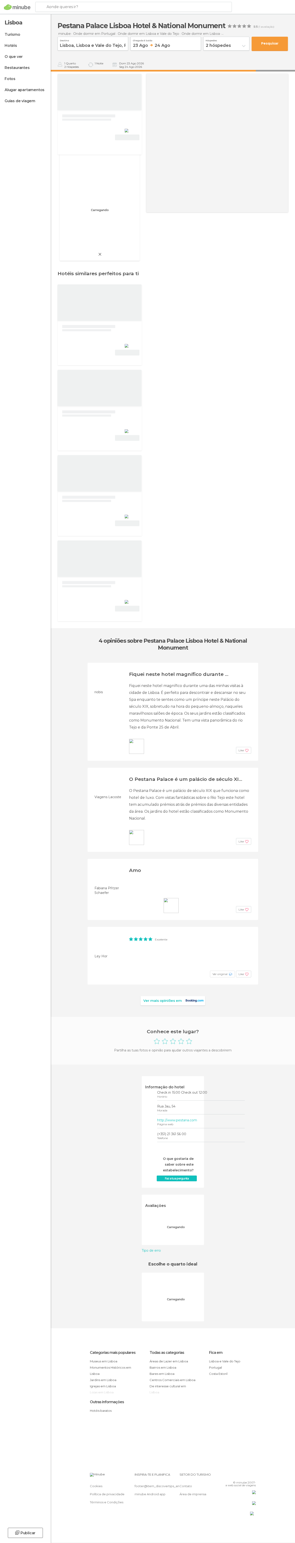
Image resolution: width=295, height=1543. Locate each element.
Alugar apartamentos (24, 90)
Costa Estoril (218, 1374)
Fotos (10, 79)
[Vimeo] (246, 1475)
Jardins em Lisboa (103, 1380)
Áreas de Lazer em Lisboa (169, 1361)
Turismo (12, 34)
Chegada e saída (142, 40)
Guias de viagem (20, 101)
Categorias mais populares (113, 1352)
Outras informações (107, 1402)
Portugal (215, 1367)
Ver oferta (127, 137)
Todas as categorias (167, 1352)
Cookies (96, 1486)
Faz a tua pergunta (177, 1178)
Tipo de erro (151, 1250)
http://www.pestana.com (177, 1120)
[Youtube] (252, 1475)
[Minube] (17, 7)
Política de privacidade (107, 1494)
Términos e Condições (106, 1502)
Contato (186, 1486)
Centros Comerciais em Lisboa (172, 1380)
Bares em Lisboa (162, 1374)
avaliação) (267, 26)
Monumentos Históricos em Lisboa (110, 1371)
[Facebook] (234, 1475)
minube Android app (150, 1494)
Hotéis (11, 45)
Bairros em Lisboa (163, 1367)
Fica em (215, 1352)
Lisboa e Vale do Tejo (224, 1361)
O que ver (14, 56)
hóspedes (211, 40)
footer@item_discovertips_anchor (160, 1486)
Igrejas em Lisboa (103, 1386)
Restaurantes (17, 68)
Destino (64, 40)
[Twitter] (240, 1475)
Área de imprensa (193, 1494)
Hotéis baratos (101, 1410)
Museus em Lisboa (103, 1361)
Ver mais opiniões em (162, 1000)
